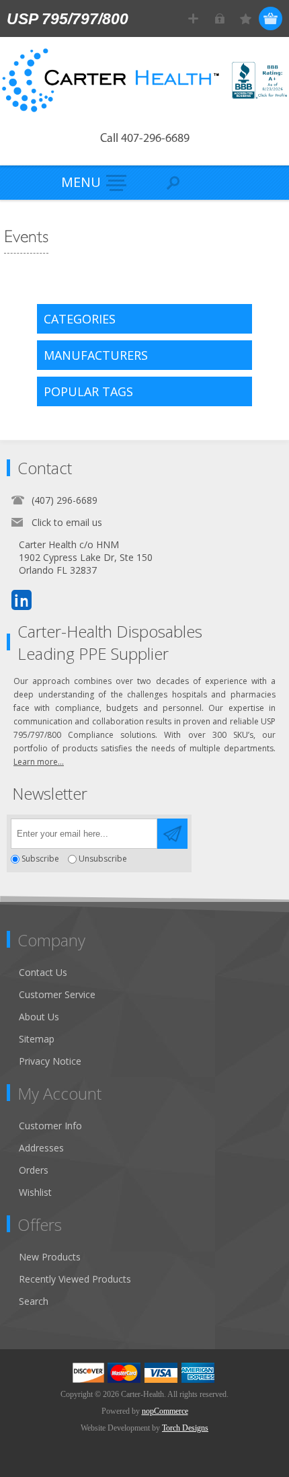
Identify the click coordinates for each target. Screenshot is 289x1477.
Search (33, 1301)
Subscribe (40, 859)
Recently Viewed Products (75, 1279)
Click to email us (67, 522)
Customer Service (57, 994)
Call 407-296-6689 (145, 139)
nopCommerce (165, 1411)
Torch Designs (185, 1428)
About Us (39, 1016)
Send (172, 834)
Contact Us (43, 972)
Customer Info (50, 1125)
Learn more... (38, 761)
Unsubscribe (103, 859)
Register (193, 18)
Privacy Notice (50, 1061)
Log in (219, 18)
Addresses (41, 1147)
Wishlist (35, 1192)
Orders (33, 1170)
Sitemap (36, 1038)
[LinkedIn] (21, 600)
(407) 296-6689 (64, 500)
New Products (50, 1256)
